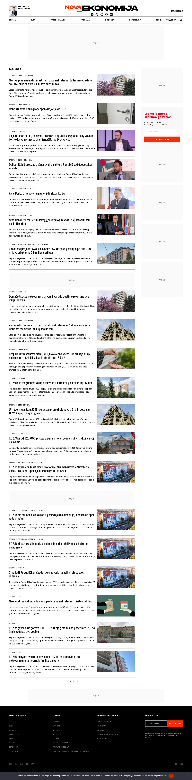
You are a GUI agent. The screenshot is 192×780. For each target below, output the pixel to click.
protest (22, 568)
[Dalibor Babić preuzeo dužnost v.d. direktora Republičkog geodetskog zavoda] (116, 169)
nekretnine (23, 349)
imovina (21, 378)
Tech (158, 20)
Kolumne (12, 730)
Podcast (109, 20)
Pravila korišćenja (61, 747)
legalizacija (24, 434)
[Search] (181, 20)
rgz (19, 623)
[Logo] (101, 11)
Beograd (22, 292)
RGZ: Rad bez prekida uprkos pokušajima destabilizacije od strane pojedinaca (48, 545)
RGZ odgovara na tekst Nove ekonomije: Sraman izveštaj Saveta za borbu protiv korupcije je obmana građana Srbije (49, 469)
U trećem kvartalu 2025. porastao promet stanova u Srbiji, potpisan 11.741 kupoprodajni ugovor (49, 411)
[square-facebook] (92, 15)
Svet (33, 20)
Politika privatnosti (61, 743)
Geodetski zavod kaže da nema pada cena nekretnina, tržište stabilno (50, 601)
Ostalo (12, 597)
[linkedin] (111, 15)
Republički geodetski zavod (30, 463)
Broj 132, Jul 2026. (24, 7)
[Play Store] (181, 764)
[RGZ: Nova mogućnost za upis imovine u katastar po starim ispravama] (116, 387)
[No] (188, 775)
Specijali (85, 20)
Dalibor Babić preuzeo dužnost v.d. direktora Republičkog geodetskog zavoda (50, 166)
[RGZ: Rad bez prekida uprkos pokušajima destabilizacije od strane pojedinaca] (116, 548)
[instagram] (102, 15)
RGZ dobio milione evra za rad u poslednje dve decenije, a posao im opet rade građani (51, 516)
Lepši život (135, 20)
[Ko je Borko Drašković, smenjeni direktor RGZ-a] (116, 198)
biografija (23, 131)
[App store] (176, 764)
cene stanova (24, 104)
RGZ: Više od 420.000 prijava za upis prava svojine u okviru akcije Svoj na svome (51, 440)
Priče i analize (58, 20)
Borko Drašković (26, 160)
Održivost (13, 747)
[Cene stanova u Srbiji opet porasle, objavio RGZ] (116, 113)
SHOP (173, 20)
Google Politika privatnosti (156, 735)
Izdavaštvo (101, 726)
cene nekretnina (25, 76)
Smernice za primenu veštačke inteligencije (71, 751)
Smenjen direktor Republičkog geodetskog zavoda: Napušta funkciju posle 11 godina (50, 222)
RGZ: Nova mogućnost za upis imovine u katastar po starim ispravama (50, 383)
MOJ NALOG (177, 11)
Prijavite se (162, 139)
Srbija (12, 20)
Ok (171, 776)
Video (11, 739)
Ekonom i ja (102, 739)
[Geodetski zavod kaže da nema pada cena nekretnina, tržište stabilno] (116, 605)
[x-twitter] (97, 15)
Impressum (57, 730)
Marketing (57, 726)
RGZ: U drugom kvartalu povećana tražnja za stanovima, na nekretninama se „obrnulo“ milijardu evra (44, 658)
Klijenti (56, 739)
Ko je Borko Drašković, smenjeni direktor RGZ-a (37, 193)
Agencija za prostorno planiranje (34, 244)
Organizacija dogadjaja (107, 734)
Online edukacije (104, 722)
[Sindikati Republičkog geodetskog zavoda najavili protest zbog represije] (116, 577)
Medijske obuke (103, 730)
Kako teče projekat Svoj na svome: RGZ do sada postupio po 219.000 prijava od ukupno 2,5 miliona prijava (50, 250)
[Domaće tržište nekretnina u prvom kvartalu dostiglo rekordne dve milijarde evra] (116, 301)
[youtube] (107, 15)
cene (21, 597)
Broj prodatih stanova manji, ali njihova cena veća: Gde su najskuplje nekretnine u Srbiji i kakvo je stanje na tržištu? (50, 356)
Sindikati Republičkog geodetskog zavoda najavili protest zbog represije (46, 574)
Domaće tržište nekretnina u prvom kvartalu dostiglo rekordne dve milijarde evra (49, 298)
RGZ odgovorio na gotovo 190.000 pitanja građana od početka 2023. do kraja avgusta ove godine (52, 629)
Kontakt (56, 722)
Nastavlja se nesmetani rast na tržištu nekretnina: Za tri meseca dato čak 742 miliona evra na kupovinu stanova (50, 82)
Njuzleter (57, 734)
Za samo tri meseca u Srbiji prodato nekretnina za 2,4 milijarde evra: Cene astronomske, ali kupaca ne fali (50, 327)
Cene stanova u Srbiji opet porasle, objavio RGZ (37, 109)
